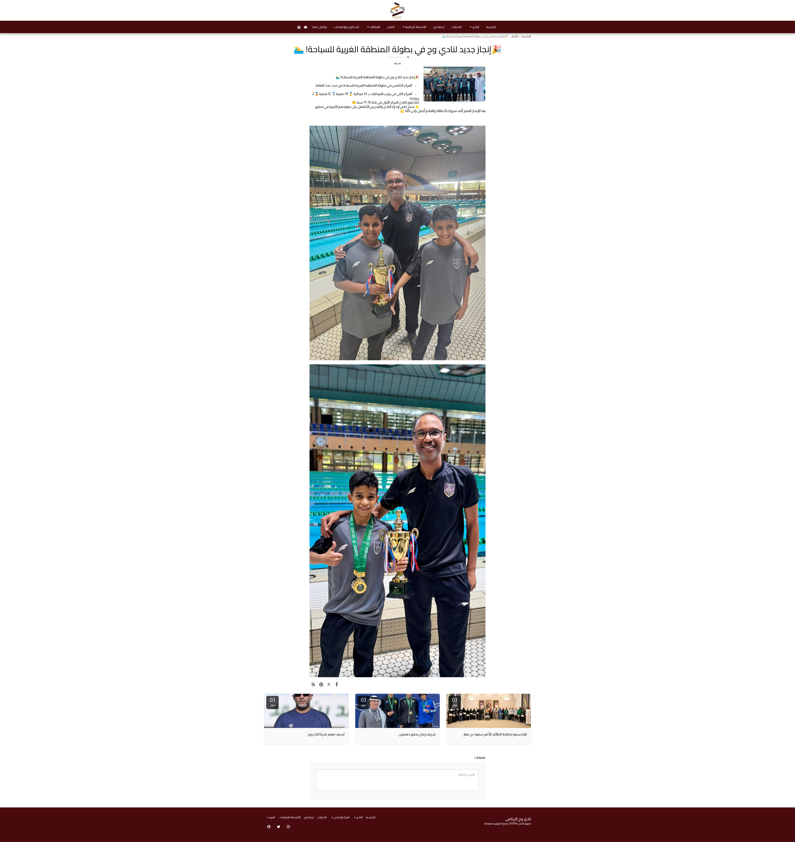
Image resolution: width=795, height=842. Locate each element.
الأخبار (514, 36)
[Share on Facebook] (336, 684)
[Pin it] (321, 684)
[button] (473, 27)
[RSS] (313, 684)
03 (454, 702)
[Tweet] (329, 684)
